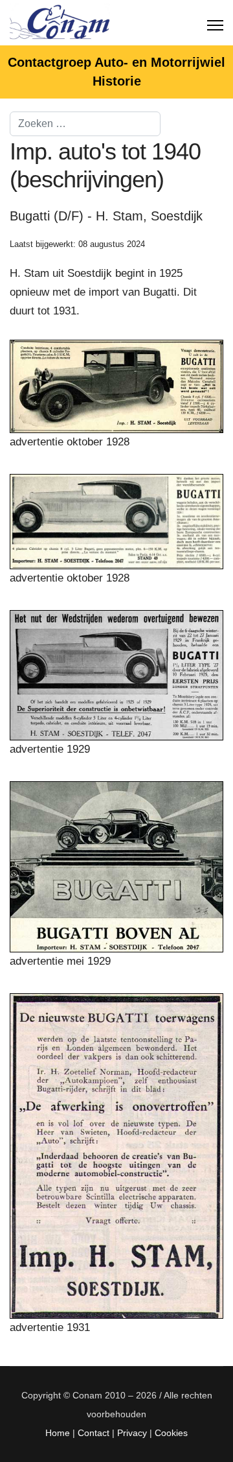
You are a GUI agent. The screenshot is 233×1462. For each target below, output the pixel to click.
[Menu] (215, 22)
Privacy (132, 1433)
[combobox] (85, 124)
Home (57, 1433)
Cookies (171, 1433)
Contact (93, 1433)
